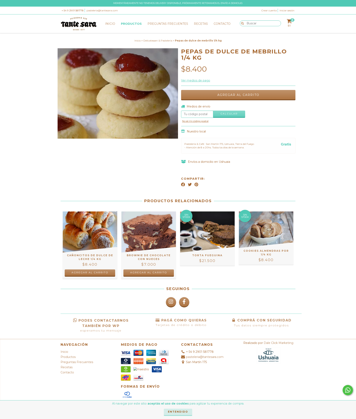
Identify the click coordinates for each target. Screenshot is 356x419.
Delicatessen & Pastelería (157, 40)
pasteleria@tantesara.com (102, 10)
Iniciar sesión (287, 10)
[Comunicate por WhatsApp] (348, 390)
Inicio (110, 24)
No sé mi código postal (195, 121)
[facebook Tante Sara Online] (184, 302)
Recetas (201, 24)
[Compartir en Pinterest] (196, 184)
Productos (131, 24)
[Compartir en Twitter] (190, 184)
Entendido (178, 411)
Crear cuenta (269, 10)
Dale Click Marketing (278, 343)
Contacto (222, 24)
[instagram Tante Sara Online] (171, 302)
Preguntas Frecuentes (168, 24)
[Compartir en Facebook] (183, 184)
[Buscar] (241, 23)
